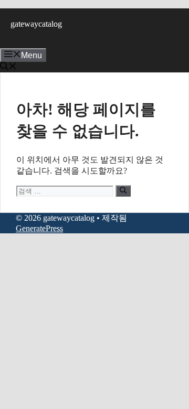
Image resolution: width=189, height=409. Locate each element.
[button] (8, 67)
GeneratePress (39, 228)
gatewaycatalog (36, 23)
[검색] (123, 191)
